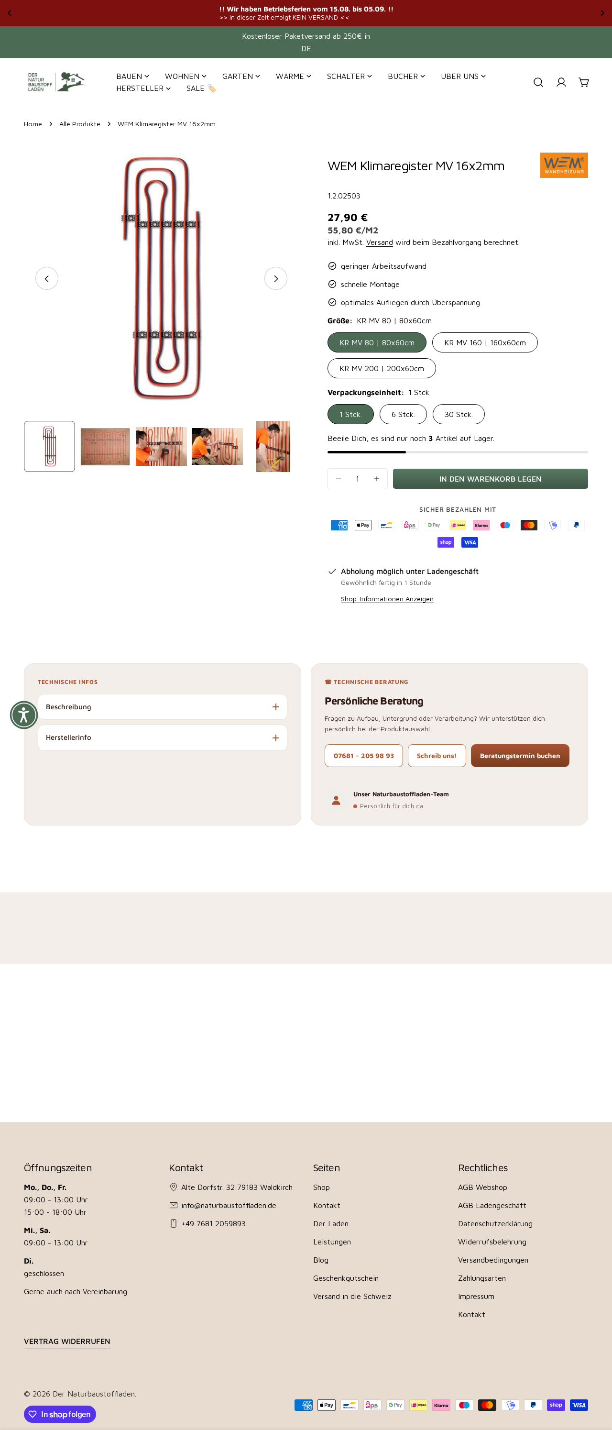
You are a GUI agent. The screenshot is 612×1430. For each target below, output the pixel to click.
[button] (24, 715)
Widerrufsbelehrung (492, 1241)
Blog (320, 1259)
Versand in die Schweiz (352, 1296)
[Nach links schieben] (46, 278)
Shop (321, 1187)
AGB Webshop (482, 1187)
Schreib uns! (437, 755)
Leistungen (332, 1241)
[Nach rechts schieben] (275, 278)
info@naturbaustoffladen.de (228, 1205)
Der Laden (331, 1223)
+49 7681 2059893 (213, 1223)
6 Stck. (403, 414)
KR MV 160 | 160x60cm (485, 342)
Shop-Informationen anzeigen (387, 598)
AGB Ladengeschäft (492, 1205)
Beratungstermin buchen (520, 755)
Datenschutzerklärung (495, 1223)
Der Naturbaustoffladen (94, 1393)
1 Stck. (350, 414)
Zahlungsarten (482, 1278)
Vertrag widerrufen (67, 1341)
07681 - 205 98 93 (364, 755)
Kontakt (326, 1205)
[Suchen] (538, 82)
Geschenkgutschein (346, 1278)
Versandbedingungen (493, 1259)
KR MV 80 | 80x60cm (377, 342)
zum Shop (407, 12)
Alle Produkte (79, 124)
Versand (379, 242)
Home (33, 124)
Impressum (476, 1296)
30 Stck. (459, 414)
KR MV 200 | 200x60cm (381, 368)
